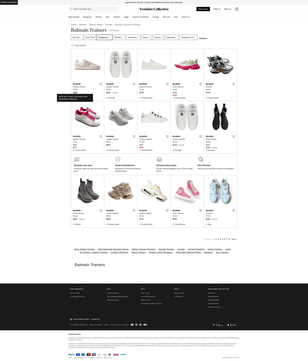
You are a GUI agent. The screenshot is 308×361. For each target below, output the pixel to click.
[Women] (104, 17)
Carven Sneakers (196, 249)
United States (90, 358)
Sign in (217, 9)
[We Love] (172, 17)
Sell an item (203, 9)
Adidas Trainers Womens (143, 249)
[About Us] (191, 17)
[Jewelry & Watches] (150, 17)
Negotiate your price (83, 165)
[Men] (111, 17)
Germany (99, 358)
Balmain (82, 24)
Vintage (155, 17)
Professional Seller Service (151, 303)
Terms (106, 325)
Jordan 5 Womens (119, 252)
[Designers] (93, 17)
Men (107, 17)
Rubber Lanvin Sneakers (161, 252)
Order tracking (113, 293)
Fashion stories (214, 307)
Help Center (179, 293)
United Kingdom (80, 358)
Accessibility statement (78, 325)
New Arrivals (74, 17)
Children (116, 17)
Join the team (213, 303)
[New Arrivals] (81, 17)
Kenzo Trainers (138, 252)
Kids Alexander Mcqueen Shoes (113, 249)
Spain (106, 358)
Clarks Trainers (215, 249)
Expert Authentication (125, 165)
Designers (87, 17)
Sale (176, 17)
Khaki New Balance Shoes (188, 252)
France (71, 358)
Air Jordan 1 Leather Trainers (94, 252)
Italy (110, 358)
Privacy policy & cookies (119, 325)
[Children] (122, 17)
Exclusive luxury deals (166, 165)
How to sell (145, 293)
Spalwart (208, 252)
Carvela (181, 249)
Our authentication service (117, 296)
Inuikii (228, 249)
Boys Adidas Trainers (84, 249)
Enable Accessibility (9, 2)
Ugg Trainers (222, 252)
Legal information (95, 325)
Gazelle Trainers (166, 249)
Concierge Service (77, 296)
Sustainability (213, 296)
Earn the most (204, 165)
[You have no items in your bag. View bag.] (237, 9)
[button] (237, 9)
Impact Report (213, 300)
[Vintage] (161, 17)
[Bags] (130, 17)
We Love (166, 17)
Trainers (108, 24)
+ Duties (114, 92)
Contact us (178, 296)
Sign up (227, 9)
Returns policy (113, 300)
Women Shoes (95, 24)
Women (98, 17)
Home (73, 24)
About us (211, 293)
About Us (185, 17)
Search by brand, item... (83, 9)
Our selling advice (148, 296)
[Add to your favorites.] (100, 84)
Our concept (75, 293)
